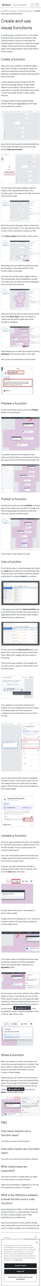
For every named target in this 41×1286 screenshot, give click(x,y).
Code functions (7, 1209)
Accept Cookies (20, 1265)
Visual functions (25, 11)
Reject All (20, 1271)
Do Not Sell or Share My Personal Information (20, 1278)
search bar (30, 568)
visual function (8, 35)
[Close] (36, 1242)
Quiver (14, 11)
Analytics (5, 11)
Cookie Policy (18, 1260)
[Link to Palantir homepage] (6, 5)
